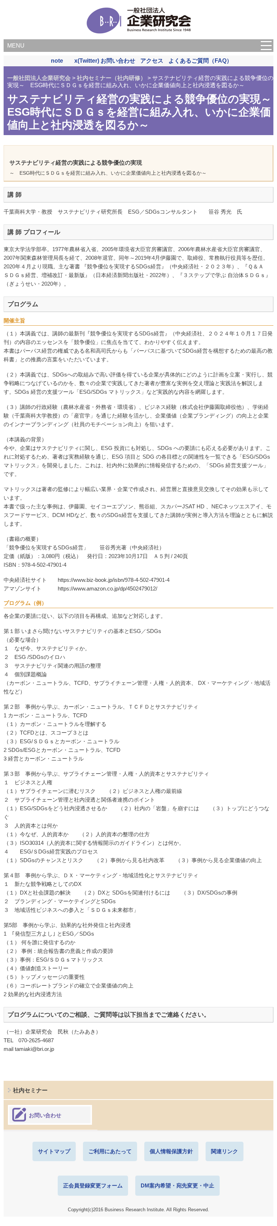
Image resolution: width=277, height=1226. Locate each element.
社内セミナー (30, 1090)
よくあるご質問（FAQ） (200, 61)
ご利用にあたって (110, 1151)
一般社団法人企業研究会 (39, 78)
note (57, 61)
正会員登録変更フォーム (93, 1185)
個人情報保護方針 (171, 1151)
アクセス (151, 61)
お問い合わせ (118, 61)
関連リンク (224, 1151)
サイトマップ (54, 1151)
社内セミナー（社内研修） (111, 78)
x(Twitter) (86, 61)
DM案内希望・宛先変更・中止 (177, 1185)
